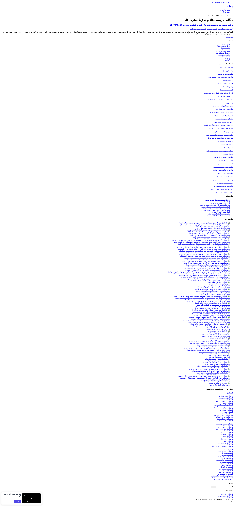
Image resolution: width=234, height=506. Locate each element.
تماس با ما (226, 12)
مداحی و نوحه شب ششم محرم (223, 192)
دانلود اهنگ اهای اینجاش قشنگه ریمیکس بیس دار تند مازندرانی (211, 312)
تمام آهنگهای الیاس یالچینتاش (224, 417)
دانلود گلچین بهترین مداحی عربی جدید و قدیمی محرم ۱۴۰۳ (212, 238)
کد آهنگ (227, 60)
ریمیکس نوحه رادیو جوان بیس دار (223, 179)
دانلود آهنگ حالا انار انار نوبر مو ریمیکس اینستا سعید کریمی (212, 308)
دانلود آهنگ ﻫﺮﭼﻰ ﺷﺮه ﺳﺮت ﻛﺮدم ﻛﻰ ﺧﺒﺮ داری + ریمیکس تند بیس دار (208, 266)
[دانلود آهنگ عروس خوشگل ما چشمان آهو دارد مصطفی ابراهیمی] (209, 317)
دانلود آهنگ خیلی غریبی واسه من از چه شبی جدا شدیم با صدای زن (210, 371)
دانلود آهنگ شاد (225, 48)
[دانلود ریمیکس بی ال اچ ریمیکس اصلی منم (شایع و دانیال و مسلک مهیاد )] (207, 348)
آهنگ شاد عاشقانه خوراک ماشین (223, 157)
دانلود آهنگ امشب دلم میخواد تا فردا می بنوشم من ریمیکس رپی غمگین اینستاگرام (205, 256)
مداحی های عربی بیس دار (225, 74)
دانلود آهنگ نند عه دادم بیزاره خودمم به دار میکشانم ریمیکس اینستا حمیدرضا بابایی (205, 252)
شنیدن (17, 502)
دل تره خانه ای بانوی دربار (225, 141)
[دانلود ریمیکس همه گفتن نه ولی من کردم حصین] (214, 292)
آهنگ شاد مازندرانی (227, 425)
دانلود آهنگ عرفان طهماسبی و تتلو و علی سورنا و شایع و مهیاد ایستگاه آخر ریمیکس (205, 378)
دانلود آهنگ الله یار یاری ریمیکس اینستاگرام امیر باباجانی (213, 291)
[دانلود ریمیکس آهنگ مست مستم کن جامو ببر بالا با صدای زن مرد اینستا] (207, 299)
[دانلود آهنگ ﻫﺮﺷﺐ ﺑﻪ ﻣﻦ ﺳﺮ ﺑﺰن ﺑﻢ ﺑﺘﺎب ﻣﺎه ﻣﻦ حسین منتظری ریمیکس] (207, 258)
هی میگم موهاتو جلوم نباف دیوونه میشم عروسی (215, 205)
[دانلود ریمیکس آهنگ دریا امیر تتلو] (219, 383)
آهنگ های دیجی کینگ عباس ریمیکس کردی (220, 77)
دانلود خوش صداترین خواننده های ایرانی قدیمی (216, 336)
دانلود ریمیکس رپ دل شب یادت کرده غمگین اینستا (214, 346)
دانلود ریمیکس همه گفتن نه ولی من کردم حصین (215, 294)
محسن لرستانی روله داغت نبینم (223, 479)
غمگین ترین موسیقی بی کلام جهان (223, 406)
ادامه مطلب (229, 37)
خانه (232, 15)
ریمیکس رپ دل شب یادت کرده (223, 131)
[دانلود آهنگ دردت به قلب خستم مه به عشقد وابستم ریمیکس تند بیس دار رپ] (206, 320)
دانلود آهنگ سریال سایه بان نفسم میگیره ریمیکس (215, 287)
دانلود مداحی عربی (227, 455)
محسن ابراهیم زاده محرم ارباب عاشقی (221, 476)
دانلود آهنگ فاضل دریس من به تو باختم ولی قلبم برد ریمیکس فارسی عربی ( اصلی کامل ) (203, 249)
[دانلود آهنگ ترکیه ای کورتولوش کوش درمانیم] (215, 380)
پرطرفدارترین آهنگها (223, 46)
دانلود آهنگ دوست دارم (226, 403)
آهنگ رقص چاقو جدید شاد (225, 160)
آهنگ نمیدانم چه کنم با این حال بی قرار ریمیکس (215, 207)
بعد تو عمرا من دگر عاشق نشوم (223, 122)
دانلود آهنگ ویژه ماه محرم (225, 451)
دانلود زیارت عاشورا (227, 467)
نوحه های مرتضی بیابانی (226, 67)
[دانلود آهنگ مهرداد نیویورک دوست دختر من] (216, 362)
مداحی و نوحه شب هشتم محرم (223, 186)
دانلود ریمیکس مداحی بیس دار (224, 460)
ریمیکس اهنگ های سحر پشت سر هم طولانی (219, 151)
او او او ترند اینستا (228, 86)
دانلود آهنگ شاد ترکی (227, 494)
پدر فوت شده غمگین (227, 80)
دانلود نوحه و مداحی (224, 55)
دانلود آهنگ (230, 393)
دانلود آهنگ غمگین (224, 49)
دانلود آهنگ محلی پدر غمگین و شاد (219, 284)
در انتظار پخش (225, 56)
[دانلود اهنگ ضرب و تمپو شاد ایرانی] (219, 331)
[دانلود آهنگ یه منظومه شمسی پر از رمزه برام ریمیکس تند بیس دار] (209, 279)
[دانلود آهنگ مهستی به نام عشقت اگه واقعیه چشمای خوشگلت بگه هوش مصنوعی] (204, 275)
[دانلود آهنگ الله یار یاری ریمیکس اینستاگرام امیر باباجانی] (212, 289)
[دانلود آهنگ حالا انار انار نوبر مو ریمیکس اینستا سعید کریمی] (211, 306)
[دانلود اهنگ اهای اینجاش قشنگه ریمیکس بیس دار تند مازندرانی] (210, 310)
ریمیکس (227, 58)
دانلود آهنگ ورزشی (227, 408)
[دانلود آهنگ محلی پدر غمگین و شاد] (219, 282)
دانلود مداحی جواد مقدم (226, 472)
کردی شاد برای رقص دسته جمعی (223, 106)
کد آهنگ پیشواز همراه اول (225, 396)
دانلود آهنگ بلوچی (228, 441)
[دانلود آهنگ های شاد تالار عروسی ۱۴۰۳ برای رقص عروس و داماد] (209, 233)
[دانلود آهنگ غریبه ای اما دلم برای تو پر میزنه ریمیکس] (213, 366)
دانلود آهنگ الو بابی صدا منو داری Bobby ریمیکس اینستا (213, 305)
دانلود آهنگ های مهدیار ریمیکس (220, 339)
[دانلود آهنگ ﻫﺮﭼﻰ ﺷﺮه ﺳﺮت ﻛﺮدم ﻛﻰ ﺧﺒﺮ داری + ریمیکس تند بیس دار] (208, 265)
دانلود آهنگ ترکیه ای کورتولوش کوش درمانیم (216, 381)
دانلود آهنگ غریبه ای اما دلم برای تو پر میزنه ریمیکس (214, 367)
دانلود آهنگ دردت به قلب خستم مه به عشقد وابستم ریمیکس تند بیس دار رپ (207, 322)
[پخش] (28, 501)
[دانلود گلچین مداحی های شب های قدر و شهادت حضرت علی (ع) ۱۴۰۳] (211, 29)
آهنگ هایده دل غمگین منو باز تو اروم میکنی (220, 128)
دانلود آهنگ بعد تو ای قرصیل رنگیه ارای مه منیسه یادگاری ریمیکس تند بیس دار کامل (204, 245)
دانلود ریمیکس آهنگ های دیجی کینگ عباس (217, 215)
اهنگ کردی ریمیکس (224, 201)
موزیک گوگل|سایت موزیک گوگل (220, 2)
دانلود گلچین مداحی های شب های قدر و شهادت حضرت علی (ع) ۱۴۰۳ (201, 25)
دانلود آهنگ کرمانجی (227, 434)
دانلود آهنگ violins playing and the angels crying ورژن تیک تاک (211, 315)
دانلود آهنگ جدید (225, 10)
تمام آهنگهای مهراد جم (226, 413)
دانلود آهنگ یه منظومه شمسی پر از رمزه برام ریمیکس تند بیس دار (210, 280)
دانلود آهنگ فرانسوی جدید (225, 443)
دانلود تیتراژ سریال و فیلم (222, 51)
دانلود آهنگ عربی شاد (227, 432)
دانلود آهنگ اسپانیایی (227, 444)
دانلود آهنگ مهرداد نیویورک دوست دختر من (217, 364)
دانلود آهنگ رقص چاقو (226, 410)
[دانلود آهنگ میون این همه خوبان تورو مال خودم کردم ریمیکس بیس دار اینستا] (206, 261)
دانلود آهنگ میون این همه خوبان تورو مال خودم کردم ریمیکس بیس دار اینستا (207, 263)
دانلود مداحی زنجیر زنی (226, 462)
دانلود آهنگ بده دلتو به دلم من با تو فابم (218, 360)
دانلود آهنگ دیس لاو (227, 399)
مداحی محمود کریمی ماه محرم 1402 (222, 189)
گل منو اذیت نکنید (228, 147)
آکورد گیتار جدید (228, 412)
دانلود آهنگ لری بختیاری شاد (224, 427)
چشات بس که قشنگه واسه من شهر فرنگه (220, 138)
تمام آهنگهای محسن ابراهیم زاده (223, 415)
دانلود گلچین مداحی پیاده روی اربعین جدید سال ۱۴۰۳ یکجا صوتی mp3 (209, 231)
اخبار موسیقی (225, 44)
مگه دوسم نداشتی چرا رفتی (224, 96)
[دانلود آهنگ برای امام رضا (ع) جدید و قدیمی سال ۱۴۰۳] (213, 226)
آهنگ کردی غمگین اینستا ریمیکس (223, 170)
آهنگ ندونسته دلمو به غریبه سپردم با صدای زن (216, 208)
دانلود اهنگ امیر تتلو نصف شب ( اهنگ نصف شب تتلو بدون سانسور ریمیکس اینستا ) (205, 224)
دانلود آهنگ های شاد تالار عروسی (223, 405)
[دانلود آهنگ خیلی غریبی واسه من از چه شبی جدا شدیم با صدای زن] (209, 369)
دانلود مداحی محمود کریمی (225, 474)
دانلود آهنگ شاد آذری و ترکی (224, 429)
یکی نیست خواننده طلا (226, 90)
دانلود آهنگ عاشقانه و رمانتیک (224, 401)
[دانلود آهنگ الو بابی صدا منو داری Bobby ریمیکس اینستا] (212, 303)
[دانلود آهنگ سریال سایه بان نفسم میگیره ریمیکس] (214, 285)
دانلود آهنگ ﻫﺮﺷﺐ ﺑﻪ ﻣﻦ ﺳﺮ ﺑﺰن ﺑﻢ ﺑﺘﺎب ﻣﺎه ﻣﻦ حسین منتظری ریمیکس (208, 259)
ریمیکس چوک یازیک (227, 144)
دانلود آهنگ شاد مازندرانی (225, 496)
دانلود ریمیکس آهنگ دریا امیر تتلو (220, 385)
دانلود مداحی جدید (228, 449)
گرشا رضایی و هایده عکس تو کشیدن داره (220, 99)
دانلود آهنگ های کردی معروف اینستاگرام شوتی (215, 210)
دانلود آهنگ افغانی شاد (226, 431)
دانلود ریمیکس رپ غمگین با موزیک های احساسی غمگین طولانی (210, 326)
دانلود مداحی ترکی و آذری (225, 456)
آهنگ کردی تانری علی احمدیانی (224, 119)
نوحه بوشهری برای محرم (225, 70)
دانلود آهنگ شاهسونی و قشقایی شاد (222, 446)
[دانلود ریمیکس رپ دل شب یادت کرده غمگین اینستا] (213, 345)
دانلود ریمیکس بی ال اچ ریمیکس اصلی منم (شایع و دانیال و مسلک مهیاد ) (208, 350)
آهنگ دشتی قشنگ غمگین (225, 163)
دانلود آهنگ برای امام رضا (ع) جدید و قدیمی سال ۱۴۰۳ (213, 228)
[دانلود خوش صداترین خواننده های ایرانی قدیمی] (215, 334)
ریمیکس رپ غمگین (227, 103)
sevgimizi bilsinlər (228, 154)
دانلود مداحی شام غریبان (225, 469)
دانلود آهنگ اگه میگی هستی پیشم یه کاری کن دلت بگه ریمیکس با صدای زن (207, 270)
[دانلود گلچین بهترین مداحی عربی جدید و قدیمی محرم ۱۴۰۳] (211, 237)
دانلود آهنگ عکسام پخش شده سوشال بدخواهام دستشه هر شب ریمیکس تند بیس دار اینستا (203, 298)
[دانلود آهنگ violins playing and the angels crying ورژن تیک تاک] (211, 313)
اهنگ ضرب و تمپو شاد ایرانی (224, 109)
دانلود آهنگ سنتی (228, 436)
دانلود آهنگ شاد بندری (226, 438)
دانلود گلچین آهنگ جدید (223, 53)
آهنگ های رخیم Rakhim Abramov (223, 167)
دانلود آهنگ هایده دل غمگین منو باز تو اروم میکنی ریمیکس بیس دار (210, 343)
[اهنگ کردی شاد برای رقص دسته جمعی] (217, 327)
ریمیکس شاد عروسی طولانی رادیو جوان (217, 200)
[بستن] (24, 495)
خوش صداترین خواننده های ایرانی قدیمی (221, 112)
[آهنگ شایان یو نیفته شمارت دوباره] (219, 355)
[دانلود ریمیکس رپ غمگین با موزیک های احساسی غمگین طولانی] (210, 324)
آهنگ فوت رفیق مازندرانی (225, 173)
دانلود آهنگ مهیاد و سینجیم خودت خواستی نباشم (215, 353)
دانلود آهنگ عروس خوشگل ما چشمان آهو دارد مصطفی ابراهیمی (210, 319)
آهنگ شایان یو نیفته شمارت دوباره (219, 357)
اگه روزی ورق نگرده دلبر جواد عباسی (222, 115)
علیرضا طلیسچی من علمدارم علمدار (222, 477)
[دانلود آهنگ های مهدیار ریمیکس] (220, 338)
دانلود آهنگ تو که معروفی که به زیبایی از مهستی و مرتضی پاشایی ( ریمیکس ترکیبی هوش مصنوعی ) (200, 273)
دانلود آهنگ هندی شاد (227, 439)
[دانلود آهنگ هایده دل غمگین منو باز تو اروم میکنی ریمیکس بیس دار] (209, 341)
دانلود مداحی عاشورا (227, 465)
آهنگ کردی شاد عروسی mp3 (224, 424)
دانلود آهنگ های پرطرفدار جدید (224, 420)
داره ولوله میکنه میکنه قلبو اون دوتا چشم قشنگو (218, 93)
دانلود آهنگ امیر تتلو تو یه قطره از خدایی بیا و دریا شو (214, 374)
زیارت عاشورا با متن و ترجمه (224, 176)
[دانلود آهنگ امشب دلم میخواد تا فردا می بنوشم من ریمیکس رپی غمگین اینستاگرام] (204, 254)
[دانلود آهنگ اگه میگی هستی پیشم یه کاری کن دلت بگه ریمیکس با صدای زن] (206, 268)
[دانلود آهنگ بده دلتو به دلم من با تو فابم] (217, 359)
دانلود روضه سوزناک (227, 453)
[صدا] (31, 501)
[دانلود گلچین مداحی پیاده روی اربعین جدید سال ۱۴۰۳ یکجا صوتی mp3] (208, 230)
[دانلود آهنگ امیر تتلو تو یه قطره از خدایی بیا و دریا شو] (213, 373)
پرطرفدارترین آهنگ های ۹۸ (225, 419)
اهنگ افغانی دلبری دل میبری (221, 212)
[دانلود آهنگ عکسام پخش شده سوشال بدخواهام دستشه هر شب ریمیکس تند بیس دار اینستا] (202, 296)
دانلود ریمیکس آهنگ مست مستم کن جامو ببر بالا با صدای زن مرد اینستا (208, 301)
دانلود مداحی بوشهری (226, 458)
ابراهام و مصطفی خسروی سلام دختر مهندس (219, 135)
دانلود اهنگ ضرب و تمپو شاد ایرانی (219, 333)
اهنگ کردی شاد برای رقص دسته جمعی (218, 329)
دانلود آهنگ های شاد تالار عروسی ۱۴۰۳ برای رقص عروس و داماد (210, 235)
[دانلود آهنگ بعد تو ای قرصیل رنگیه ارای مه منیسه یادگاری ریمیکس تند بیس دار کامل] (204, 244)
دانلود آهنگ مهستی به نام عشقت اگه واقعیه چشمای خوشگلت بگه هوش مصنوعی (205, 277)
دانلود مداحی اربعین (227, 470)
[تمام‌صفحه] (24, 501)
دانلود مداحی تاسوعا (227, 463)
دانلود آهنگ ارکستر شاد (226, 398)
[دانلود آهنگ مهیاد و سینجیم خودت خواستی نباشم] (214, 352)
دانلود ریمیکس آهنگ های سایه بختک (219, 214)
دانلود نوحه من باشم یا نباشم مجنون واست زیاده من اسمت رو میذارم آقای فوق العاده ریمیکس (201, 242)
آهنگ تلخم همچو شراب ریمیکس (220, 203)
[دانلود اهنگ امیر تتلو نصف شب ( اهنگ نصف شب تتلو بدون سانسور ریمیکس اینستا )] (204, 223)
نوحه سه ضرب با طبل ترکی (224, 183)
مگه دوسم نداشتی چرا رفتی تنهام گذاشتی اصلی (218, 125)
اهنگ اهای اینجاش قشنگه (225, 83)
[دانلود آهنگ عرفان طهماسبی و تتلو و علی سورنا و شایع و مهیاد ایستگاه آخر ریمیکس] (204, 376)
